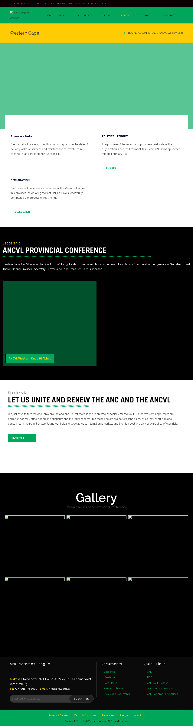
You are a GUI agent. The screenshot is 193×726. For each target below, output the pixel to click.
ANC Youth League (157, 683)
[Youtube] (34, 671)
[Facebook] (178, 3)
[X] (13, 671)
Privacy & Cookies (58, 715)
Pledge (124, 715)
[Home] (122, 32)
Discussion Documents (117, 694)
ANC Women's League (159, 688)
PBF (149, 677)
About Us (139, 715)
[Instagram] (181, 3)
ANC (149, 671)
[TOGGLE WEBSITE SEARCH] (182, 15)
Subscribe (81, 698)
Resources (108, 715)
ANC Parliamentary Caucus (162, 694)
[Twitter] (174, 3)
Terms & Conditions (85, 715)
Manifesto (109, 677)
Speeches (109, 671)
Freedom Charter (113, 688)
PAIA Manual (111, 683)
